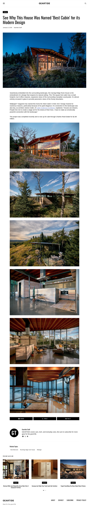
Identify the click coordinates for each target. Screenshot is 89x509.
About (53, 500)
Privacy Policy (81, 500)
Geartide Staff (18, 27)
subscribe (68, 432)
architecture (14, 449)
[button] (43, 490)
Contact (61, 500)
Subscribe (70, 500)
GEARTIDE (44, 3)
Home (5, 12)
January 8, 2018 (7, 27)
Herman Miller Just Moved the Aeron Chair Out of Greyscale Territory (16, 487)
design (40, 449)
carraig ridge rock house (28, 449)
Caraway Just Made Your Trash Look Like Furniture (44, 486)
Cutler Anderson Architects (45, 108)
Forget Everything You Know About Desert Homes (73, 486)
